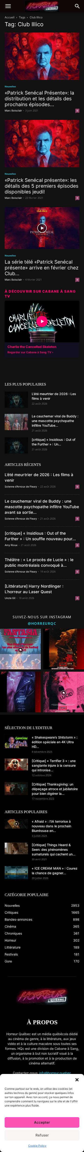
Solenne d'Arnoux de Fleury (21, 486)
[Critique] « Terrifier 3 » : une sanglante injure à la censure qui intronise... (54, 765)
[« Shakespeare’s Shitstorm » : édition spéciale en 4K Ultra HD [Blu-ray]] (16, 741)
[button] (77, 1079)
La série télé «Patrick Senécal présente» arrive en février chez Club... (41, 267)
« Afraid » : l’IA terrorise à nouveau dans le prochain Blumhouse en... (51, 826)
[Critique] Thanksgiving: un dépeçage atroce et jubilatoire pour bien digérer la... (55, 788)
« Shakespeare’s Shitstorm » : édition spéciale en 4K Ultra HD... (54, 742)
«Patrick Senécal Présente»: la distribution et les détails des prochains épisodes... (39, 98)
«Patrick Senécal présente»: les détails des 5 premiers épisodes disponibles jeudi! (41, 186)
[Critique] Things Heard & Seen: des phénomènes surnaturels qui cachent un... (53, 849)
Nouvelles (10, 86)
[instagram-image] (20, 649)
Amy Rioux (11, 545)
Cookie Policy (37, 1145)
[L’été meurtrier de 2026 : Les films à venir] (16, 400)
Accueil (9, 17)
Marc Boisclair (13, 110)
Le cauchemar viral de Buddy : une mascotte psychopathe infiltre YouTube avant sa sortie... (42, 507)
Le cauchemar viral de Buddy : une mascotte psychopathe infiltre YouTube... (55, 420)
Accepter (42, 1122)
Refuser (42, 1135)
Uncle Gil (10, 598)
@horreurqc (42, 623)
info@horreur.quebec (55, 1073)
